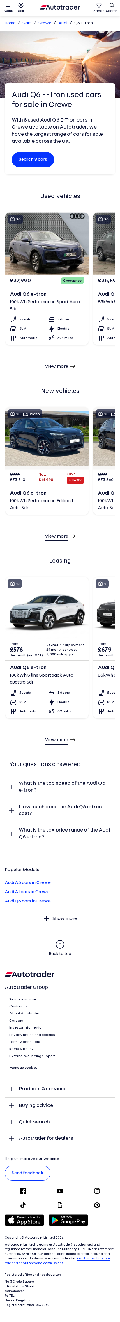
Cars (26, 23)
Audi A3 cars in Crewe (28, 882)
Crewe (44, 23)
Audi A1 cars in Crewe (27, 892)
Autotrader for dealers (46, 1138)
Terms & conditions (25, 1042)
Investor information (26, 1028)
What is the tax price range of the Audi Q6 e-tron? (64, 833)
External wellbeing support (32, 1056)
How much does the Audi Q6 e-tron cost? (60, 810)
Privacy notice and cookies (32, 1035)
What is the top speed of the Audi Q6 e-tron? (62, 787)
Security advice (22, 999)
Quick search (34, 1122)
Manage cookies (23, 1068)
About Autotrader (24, 1013)
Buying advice (36, 1105)
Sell (21, 11)
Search (112, 11)
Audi (62, 23)
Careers (16, 1021)
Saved (99, 11)
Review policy (21, 1049)
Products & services (42, 1089)
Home (10, 23)
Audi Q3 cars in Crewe (28, 901)
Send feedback (27, 1173)
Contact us (18, 1006)
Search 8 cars (33, 159)
